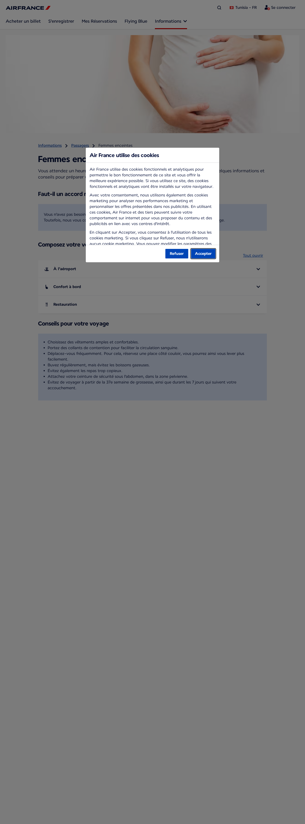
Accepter (203, 253)
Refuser (177, 253)
